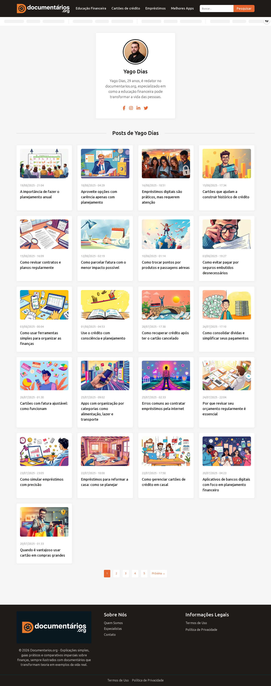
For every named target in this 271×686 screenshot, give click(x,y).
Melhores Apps (182, 8)
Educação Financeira (91, 8)
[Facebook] (124, 108)
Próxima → (158, 573)
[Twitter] (146, 108)
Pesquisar (244, 8)
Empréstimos (155, 8)
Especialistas (113, 629)
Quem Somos (113, 623)
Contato (110, 635)
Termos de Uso (196, 623)
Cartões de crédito (125, 8)
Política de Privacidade (201, 630)
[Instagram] (131, 108)
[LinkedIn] (138, 108)
